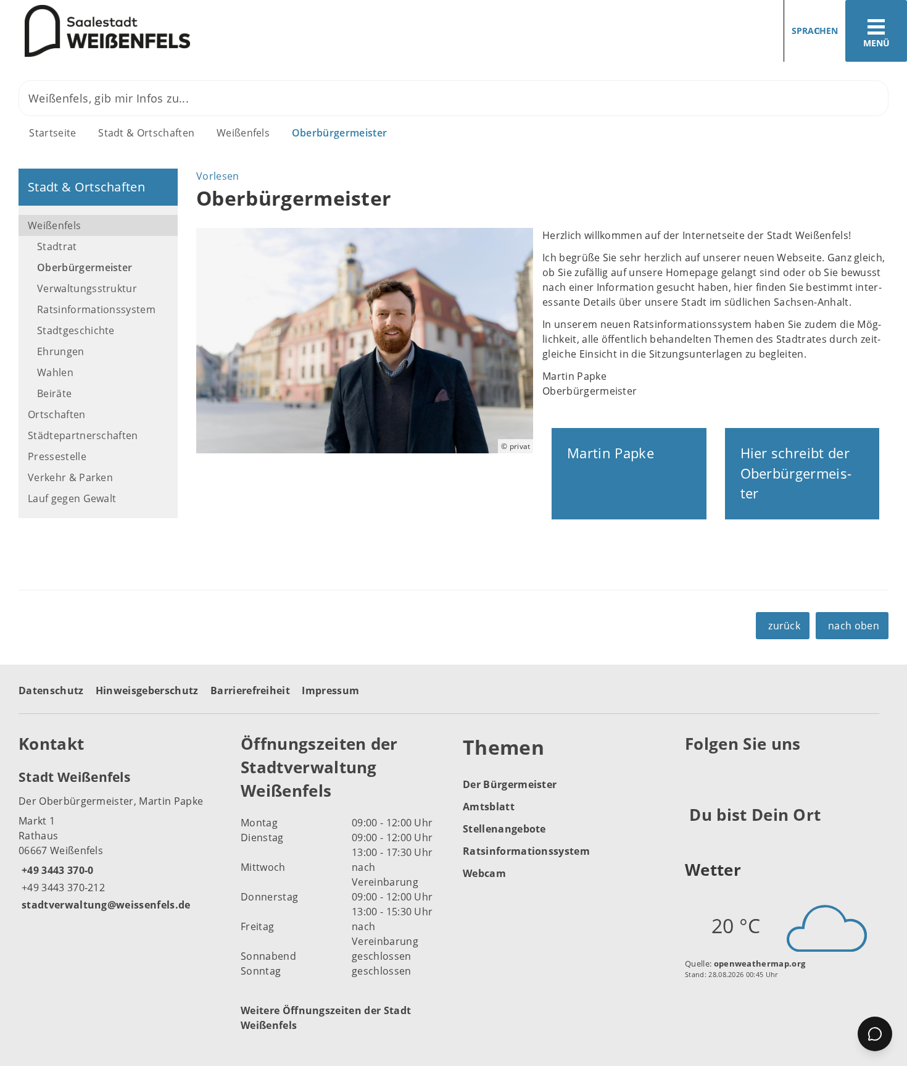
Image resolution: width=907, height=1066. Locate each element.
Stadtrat (57, 246)
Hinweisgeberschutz (147, 690)
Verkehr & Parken (70, 477)
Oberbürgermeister (339, 133)
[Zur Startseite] (222, 31)
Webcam (484, 873)
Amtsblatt (489, 806)
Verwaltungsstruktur (87, 288)
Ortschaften (57, 414)
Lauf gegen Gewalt (72, 498)
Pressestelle (57, 456)
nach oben (853, 625)
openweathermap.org (760, 963)
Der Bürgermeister (510, 784)
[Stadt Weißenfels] (120, 840)
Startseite (52, 133)
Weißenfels (243, 133)
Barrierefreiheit (250, 690)
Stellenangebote (504, 829)
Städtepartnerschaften (83, 435)
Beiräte (54, 393)
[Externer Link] (696, 774)
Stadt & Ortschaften (146, 133)
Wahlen (55, 372)
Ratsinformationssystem (96, 309)
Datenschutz (51, 690)
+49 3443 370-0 (56, 870)
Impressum (330, 690)
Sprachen (815, 30)
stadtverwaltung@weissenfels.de (105, 905)
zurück (784, 625)
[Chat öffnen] (875, 1034)
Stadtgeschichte (76, 330)
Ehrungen (61, 351)
